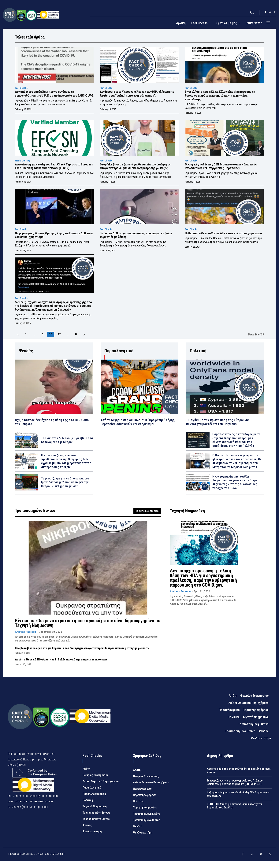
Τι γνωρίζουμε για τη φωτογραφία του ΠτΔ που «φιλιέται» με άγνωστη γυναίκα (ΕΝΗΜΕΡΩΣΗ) (234, 782)
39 (75, 334)
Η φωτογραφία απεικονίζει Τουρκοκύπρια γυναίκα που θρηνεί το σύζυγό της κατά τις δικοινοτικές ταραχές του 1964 (237, 482)
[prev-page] (18, 334)
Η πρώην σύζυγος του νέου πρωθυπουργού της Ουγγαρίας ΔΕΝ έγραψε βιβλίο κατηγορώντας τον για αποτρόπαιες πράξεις (66, 461)
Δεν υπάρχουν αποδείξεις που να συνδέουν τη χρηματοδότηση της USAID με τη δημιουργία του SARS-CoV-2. (54, 93)
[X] (274, 12)
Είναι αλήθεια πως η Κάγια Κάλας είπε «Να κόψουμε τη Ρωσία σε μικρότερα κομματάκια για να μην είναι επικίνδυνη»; (220, 95)
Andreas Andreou (25, 632)
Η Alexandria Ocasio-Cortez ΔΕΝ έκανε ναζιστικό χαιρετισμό (223, 233)
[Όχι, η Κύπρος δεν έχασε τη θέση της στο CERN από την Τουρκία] (54, 387)
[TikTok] (270, 12)
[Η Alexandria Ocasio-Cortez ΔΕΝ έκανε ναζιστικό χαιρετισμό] (224, 206)
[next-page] (84, 334)
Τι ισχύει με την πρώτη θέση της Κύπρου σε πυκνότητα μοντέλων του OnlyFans (217, 422)
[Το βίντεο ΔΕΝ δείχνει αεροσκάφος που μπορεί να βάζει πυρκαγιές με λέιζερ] (139, 206)
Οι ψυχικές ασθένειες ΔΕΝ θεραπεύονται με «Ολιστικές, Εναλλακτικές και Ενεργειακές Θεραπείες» (221, 166)
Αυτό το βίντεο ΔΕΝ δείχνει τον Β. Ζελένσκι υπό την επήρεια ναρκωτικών (61, 659)
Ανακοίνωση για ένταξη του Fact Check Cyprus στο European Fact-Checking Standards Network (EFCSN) (54, 166)
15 (41, 334)
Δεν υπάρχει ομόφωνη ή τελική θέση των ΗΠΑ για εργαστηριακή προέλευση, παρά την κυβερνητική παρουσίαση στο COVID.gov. (203, 578)
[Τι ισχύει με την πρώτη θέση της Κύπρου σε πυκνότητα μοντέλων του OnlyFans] (225, 387)
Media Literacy (22, 160)
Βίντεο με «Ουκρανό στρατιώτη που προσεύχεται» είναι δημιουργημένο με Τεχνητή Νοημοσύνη (87, 623)
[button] (251, 12)
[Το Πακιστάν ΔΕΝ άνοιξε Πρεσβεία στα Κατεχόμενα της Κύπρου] (26, 440)
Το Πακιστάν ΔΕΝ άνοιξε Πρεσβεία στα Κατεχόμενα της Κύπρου (67, 440)
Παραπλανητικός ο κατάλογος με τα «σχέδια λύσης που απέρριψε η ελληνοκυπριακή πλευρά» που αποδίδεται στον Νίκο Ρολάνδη (236, 440)
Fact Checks (21, 88)
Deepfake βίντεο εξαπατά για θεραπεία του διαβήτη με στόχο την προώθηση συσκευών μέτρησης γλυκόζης (135, 166)
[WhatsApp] (270, 854)
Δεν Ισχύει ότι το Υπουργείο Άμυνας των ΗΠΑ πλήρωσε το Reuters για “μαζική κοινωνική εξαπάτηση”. (137, 93)
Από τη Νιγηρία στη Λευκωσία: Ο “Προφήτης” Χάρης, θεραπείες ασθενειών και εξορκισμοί (138, 422)
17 (59, 334)
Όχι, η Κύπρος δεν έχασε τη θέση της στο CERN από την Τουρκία (52, 422)
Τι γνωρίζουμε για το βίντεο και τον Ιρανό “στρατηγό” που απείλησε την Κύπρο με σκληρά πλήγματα (65, 482)
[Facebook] (265, 12)
